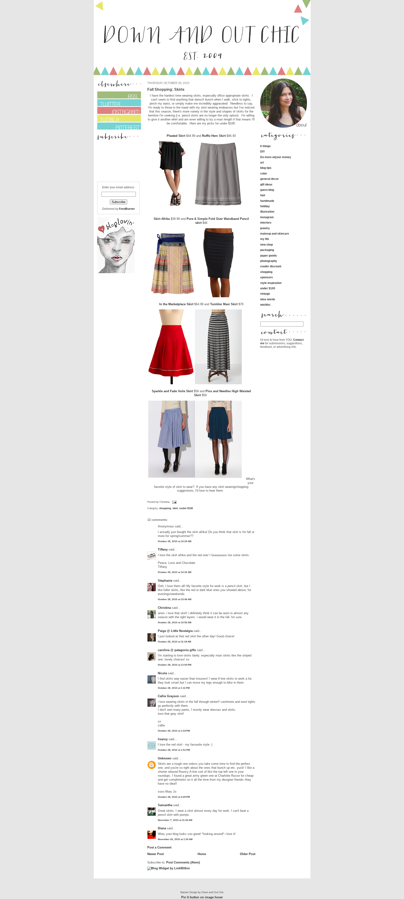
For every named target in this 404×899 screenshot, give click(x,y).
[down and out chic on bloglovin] (116, 272)
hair (262, 195)
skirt (175, 508)
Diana (162, 828)
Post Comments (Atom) (183, 862)
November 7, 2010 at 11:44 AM (175, 820)
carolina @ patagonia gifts (177, 650)
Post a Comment (159, 847)
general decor (269, 178)
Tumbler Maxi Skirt (224, 304)
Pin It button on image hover (202, 897)
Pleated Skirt (176, 136)
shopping (165, 508)
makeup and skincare (274, 233)
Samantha (165, 805)
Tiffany (163, 549)
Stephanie (165, 580)
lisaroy (163, 739)
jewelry (265, 228)
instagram (267, 217)
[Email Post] (174, 501)
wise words (267, 299)
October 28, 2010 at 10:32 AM (174, 572)
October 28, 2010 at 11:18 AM (174, 641)
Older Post (247, 854)
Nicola (162, 673)
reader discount (270, 266)
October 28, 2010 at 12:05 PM (174, 664)
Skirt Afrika (162, 219)
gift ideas (266, 184)
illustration (267, 211)
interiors (265, 222)
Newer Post (155, 854)
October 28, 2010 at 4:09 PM (174, 797)
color (263, 173)
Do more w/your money (275, 157)
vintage (265, 293)
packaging (267, 249)
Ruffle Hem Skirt (214, 136)
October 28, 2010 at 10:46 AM (174, 599)
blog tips (265, 167)
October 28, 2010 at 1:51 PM (174, 750)
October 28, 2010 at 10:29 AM (174, 541)
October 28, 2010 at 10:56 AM (174, 622)
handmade (267, 200)
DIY (262, 151)
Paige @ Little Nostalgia (175, 631)
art (262, 162)
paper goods (268, 255)
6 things (265, 146)
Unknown (164, 758)
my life (264, 238)
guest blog (267, 189)
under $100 (186, 508)
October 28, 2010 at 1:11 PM (174, 688)
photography (268, 260)
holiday (265, 206)
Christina (164, 607)
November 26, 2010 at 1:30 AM (175, 839)
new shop (266, 244)
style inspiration (270, 282)
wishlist (265, 304)
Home (202, 854)
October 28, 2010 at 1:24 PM (174, 730)
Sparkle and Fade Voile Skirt (172, 391)
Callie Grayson (168, 696)
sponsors (266, 277)
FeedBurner (127, 208)
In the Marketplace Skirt (176, 304)
